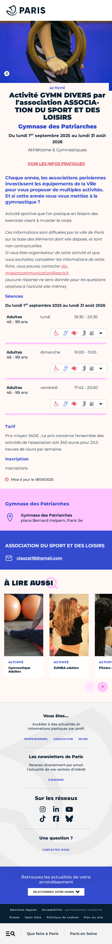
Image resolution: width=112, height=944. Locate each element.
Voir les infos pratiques (56, 163)
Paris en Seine (83, 933)
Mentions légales (23, 910)
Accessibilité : (72, 910)
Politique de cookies (63, 917)
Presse (14, 917)
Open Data (33, 917)
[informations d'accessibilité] (79, 333)
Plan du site (93, 917)
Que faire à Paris (42, 933)
